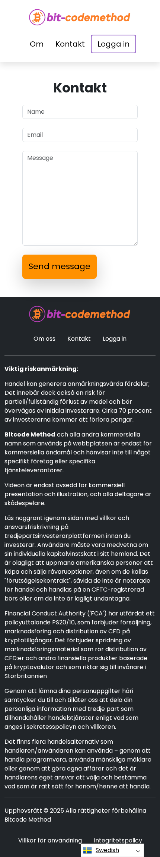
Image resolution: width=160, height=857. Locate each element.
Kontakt (70, 44)
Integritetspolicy (118, 840)
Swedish (107, 850)
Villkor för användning (50, 840)
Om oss (44, 338)
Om (37, 44)
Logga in (113, 44)
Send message (59, 266)
